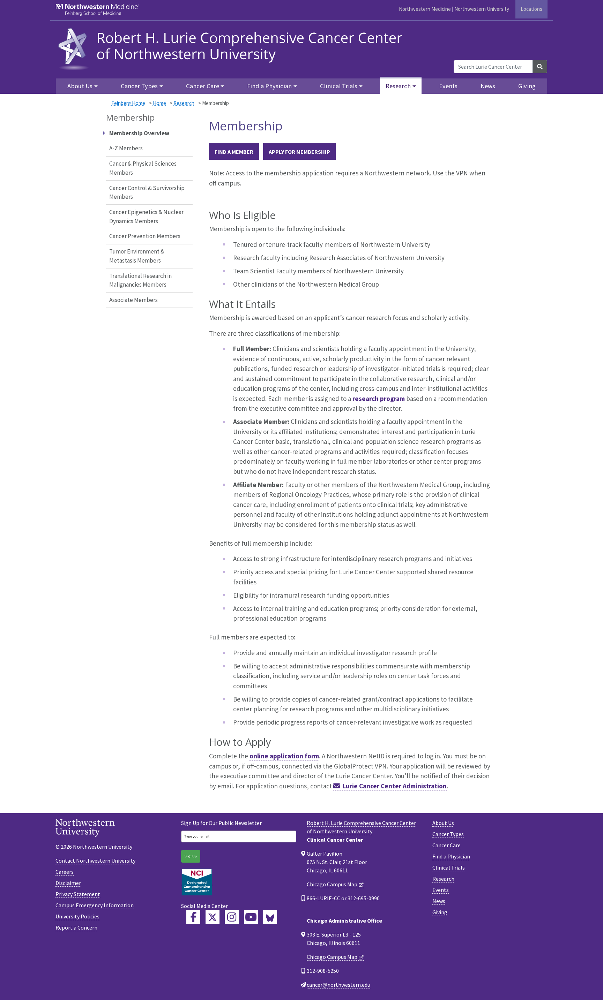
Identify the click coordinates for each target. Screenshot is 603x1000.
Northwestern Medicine (425, 9)
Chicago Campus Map (332, 884)
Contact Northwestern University (95, 860)
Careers (64, 871)
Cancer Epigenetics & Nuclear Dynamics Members (146, 216)
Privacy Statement (77, 894)
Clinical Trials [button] (338, 86)
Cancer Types (448, 834)
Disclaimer (68, 882)
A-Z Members (126, 148)
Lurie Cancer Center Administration (395, 786)
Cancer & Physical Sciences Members (143, 168)
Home (159, 103)
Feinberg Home (128, 103)
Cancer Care (446, 845)
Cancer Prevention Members (144, 236)
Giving (527, 86)
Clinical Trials (448, 867)
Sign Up (191, 856)
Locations (531, 9)
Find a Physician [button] (269, 86)
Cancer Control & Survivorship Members (147, 192)
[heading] (232, 48)
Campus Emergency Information (94, 905)
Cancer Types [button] (139, 86)
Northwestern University (481, 9)
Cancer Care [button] (202, 86)
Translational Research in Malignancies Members (140, 280)
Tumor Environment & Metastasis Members (136, 256)
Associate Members (133, 300)
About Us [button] (79, 86)
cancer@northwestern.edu (338, 984)
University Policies (77, 916)
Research (183, 103)
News (488, 86)
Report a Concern (76, 927)
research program (378, 398)
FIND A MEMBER (234, 151)
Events (448, 86)
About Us (443, 822)
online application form (284, 756)
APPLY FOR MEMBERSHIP (299, 151)
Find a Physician (451, 856)
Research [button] (398, 86)
